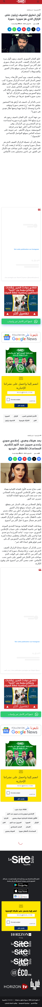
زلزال (15, 416)
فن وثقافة (30, 10)
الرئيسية (36, 10)
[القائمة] (38, 2)
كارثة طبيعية (23, 420)
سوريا (7, 416)
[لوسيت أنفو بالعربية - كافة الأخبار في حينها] (21, 1)
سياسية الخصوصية (24, 1003)
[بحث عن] (4, 2)
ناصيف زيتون (9, 420)
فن (35, 420)
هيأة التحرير (34, 1003)
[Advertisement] (21, 177)
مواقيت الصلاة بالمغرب (11, 1003)
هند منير (35, 24)
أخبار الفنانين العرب (29, 416)
